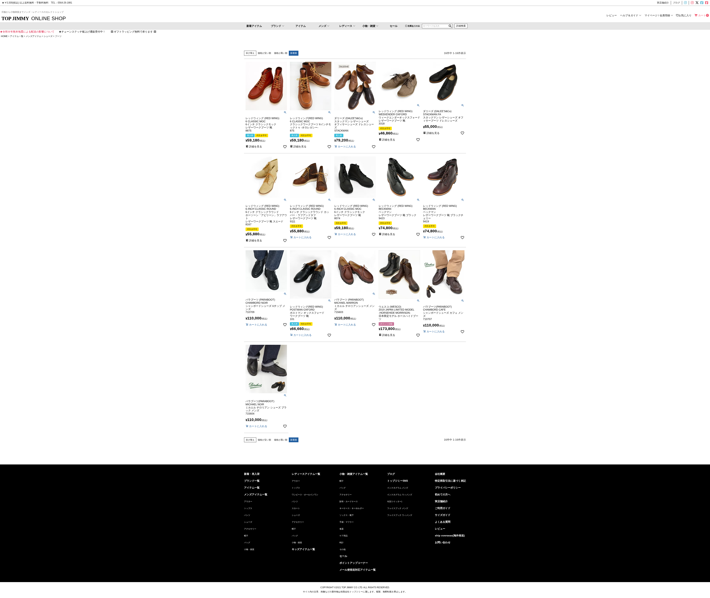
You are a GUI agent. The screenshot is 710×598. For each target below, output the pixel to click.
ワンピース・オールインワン (305, 494)
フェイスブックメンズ (701, 2)
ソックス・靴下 (346, 515)
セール (394, 25)
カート (702, 15)
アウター (248, 501)
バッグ (247, 542)
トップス (248, 508)
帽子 (246, 536)
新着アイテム (254, 25)
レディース (345, 25)
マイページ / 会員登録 (657, 15)
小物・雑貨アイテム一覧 (353, 473)
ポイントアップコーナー (353, 562)
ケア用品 (343, 536)
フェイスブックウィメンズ (708, 2)
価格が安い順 (264, 53)
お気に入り (685, 15)
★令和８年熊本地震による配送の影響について (27, 31)
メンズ (322, 25)
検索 (450, 26)
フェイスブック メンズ (397, 508)
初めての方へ (442, 494)
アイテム (300, 25)
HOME (4, 36)
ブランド (276, 25)
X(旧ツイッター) (696, 2)
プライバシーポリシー (448, 487)
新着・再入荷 (252, 473)
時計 (341, 542)
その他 (342, 549)
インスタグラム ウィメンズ (399, 494)
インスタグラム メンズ (397, 488)
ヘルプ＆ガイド (629, 15)
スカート (296, 508)
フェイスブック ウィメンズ (399, 515)
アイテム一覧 (16, 36)
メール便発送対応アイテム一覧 (357, 569)
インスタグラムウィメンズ (691, 2)
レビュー (611, 15)
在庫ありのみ (414, 26)
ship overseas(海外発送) (450, 535)
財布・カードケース (348, 501)
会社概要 (440, 473)
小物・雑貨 (368, 25)
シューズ (48, 36)
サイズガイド (442, 514)
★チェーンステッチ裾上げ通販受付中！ (82, 31)
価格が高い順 (280, 53)
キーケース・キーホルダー (351, 508)
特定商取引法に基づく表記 (450, 480)
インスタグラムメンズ (686, 2)
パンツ (247, 515)
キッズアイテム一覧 (303, 549)
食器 (341, 529)
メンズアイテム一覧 (255, 494)
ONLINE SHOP (33, 18)
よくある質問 (442, 521)
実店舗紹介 (441, 501)
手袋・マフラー (346, 522)
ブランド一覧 (252, 480)
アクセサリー (250, 529)
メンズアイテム (33, 36)
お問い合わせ (442, 542)
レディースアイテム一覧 (306, 473)
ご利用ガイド (442, 508)
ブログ (391, 473)
